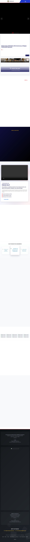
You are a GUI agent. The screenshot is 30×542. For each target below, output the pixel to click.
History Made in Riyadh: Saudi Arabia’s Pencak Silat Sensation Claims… (23, 116)
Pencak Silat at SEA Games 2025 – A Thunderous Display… (4, 116)
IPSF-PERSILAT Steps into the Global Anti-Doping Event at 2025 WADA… (14, 116)
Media (27, 536)
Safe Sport (17, 536)
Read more (2, 123)
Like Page (25, 405)
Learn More (6, 199)
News (5, 536)
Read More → (4, 299)
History (15, 539)
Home (3, 536)
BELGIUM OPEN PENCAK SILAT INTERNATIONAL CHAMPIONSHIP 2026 (22, 149)
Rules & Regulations (22, 536)
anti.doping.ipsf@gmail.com (21, 530)
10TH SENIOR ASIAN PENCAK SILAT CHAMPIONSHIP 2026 (7, 149)
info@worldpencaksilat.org (9, 530)
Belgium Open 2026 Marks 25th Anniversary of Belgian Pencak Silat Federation (7, 101)
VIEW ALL (26, 80)
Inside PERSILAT (12, 536)
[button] (28, 18)
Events (8, 536)
